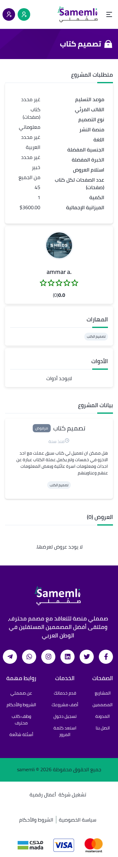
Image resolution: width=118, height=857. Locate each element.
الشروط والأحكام (21, 705)
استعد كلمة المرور (64, 731)
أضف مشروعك (65, 705)
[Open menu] (109, 14)
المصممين (103, 705)
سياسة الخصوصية (77, 819)
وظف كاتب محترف (21, 719)
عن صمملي (21, 693)
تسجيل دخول (64, 716)
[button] (59, 245)
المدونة (102, 716)
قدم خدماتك (65, 693)
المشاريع (103, 693)
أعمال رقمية (43, 794)
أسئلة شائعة (21, 734)
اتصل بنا (103, 728)
